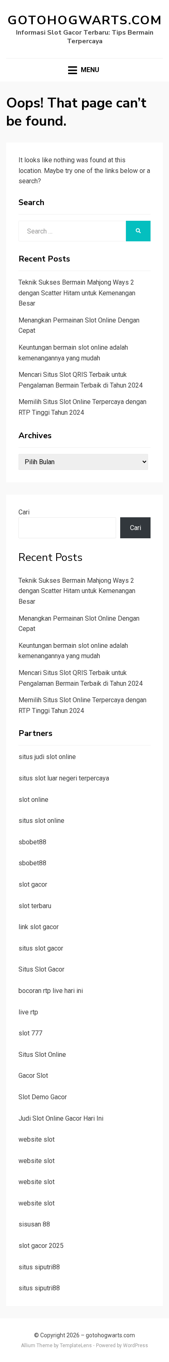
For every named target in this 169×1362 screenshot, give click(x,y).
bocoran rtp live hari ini (50, 991)
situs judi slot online (47, 757)
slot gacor (32, 884)
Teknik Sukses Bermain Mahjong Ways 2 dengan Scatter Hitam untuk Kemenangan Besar (76, 292)
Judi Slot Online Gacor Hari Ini (60, 1118)
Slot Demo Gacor (42, 1097)
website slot (36, 1139)
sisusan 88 (34, 1224)
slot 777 (30, 1033)
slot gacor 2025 (41, 1246)
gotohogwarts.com (84, 20)
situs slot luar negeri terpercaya (63, 778)
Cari (24, 512)
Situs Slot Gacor (41, 969)
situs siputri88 (39, 1267)
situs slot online (41, 821)
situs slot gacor (40, 948)
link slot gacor (38, 927)
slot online (33, 800)
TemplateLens (76, 1345)
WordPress (135, 1345)
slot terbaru (34, 906)
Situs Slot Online (42, 1054)
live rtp (28, 1012)
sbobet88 (32, 842)
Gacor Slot (33, 1075)
